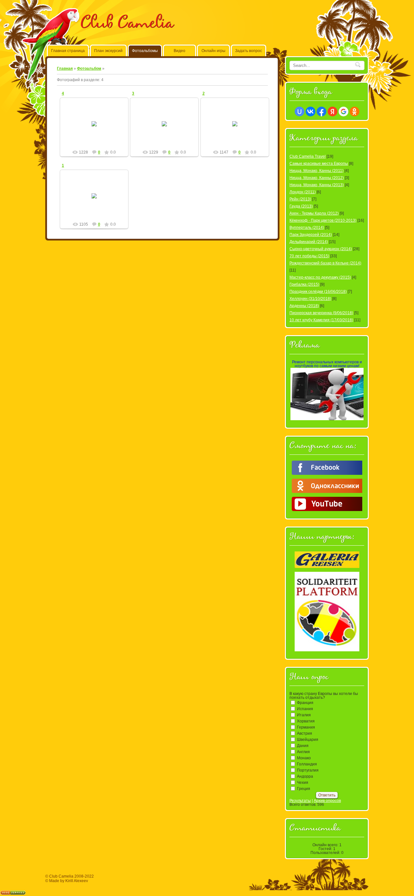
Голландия (307, 764)
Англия (303, 752)
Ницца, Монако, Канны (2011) (316, 170)
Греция (303, 788)
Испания (305, 709)
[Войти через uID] (299, 111)
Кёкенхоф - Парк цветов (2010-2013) (322, 220)
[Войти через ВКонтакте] (310, 111)
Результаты (300, 800)
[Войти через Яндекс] (332, 111)
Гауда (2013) (301, 206)
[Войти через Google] (343, 111)
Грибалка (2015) (304, 284)
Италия (304, 715)
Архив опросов (327, 800)
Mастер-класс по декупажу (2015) (320, 277)
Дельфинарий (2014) (308, 242)
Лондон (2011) (302, 192)
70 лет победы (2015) (309, 256)
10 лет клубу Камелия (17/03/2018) (321, 320)
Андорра (305, 776)
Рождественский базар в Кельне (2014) (325, 263)
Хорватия (306, 721)
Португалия (308, 770)
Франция (305, 702)
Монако (304, 758)
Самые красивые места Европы (318, 163)
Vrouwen (97, 129)
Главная (65, 68)
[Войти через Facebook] (321, 111)
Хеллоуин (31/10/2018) (310, 298)
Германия (306, 727)
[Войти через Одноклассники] (354, 111)
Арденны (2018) (304, 306)
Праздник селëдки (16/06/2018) (318, 291)
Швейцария (307, 739)
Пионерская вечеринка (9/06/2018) (321, 313)
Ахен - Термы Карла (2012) (314, 213)
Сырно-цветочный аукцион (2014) (320, 249)
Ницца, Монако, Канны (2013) (316, 185)
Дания (303, 745)
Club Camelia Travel (307, 156)
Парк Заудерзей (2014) (310, 234)
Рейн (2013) (300, 199)
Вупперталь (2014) (306, 227)
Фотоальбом (89, 68)
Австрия (304, 733)
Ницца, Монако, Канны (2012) (316, 178)
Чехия (302, 782)
